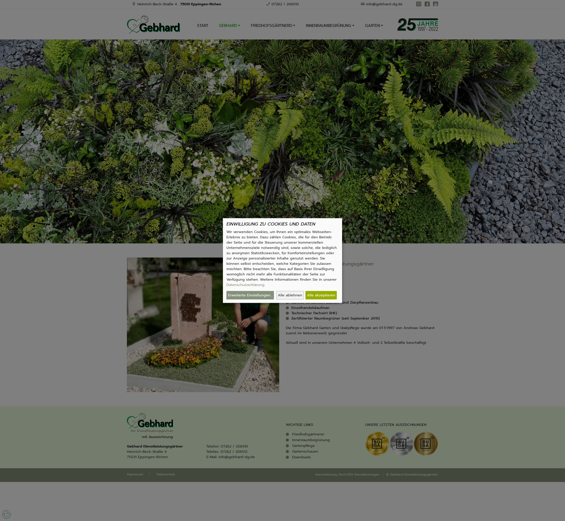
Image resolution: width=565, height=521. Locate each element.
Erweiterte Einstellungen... (250, 295)
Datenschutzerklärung (245, 285)
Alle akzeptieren (321, 295)
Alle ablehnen (290, 295)
